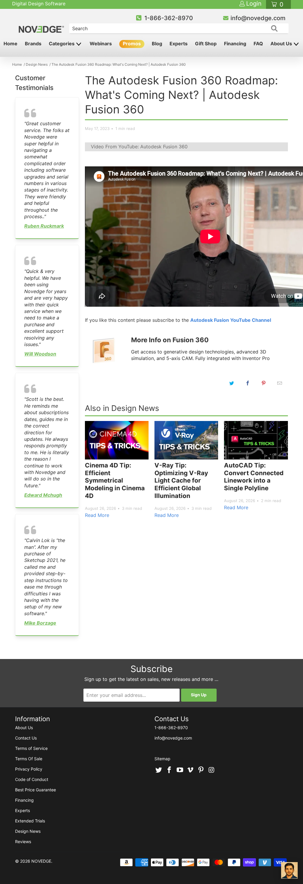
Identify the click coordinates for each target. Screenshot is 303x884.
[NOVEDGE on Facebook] (169, 770)
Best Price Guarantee (35, 789)
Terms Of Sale (28, 758)
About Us (281, 43)
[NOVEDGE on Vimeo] (190, 770)
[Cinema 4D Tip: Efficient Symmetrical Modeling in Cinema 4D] (117, 440)
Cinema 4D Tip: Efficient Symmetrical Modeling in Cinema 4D (115, 480)
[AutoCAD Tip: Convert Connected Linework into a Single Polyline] (256, 440)
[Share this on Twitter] (231, 383)
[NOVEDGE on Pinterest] (201, 770)
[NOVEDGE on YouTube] (179, 770)
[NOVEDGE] (41, 24)
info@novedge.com (258, 18)
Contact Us (26, 737)
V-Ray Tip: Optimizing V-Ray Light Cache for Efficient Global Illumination (181, 480)
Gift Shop (206, 43)
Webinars (101, 43)
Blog (157, 43)
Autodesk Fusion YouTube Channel (230, 320)
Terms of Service (31, 748)
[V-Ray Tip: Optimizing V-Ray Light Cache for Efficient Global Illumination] (186, 440)
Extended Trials (30, 820)
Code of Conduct (31, 779)
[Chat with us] (289, 870)
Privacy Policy (28, 769)
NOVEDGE (41, 861)
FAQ (258, 43)
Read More (97, 515)
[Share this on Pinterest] (263, 383)
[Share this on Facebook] (247, 383)
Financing (235, 43)
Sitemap (162, 758)
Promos (132, 43)
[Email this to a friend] (279, 383)
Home (10, 43)
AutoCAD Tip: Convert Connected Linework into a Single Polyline (253, 477)
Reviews (23, 841)
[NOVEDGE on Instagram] (211, 770)
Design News (28, 831)
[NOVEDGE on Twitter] (158, 770)
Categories (62, 43)
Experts (179, 43)
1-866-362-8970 (168, 18)
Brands (33, 43)
